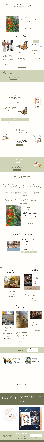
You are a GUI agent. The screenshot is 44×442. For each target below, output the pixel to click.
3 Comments (8, 65)
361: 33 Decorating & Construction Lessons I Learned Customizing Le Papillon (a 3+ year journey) (22, 335)
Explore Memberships (8, 5)
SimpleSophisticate (15, 97)
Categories (29, 348)
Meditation (22, 52)
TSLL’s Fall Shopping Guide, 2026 (7, 60)
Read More (28, 25)
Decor (19, 330)
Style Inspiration (8, 57)
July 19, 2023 (22, 341)
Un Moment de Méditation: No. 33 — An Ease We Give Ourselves (9, 108)
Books (3, 437)
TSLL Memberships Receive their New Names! (36, 52)
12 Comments (29, 30)
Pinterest (38, 5)
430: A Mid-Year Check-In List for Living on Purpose (7, 332)
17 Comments (8, 338)
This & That (22, 177)
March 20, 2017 (36, 329)
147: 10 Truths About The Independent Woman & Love (36, 324)
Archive (31, 437)
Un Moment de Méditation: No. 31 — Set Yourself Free (22, 58)
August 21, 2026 (28, 28)
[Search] (40, 436)
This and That (29, 17)
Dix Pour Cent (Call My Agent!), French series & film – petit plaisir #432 (32, 294)
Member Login (3, 5)
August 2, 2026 (7, 64)
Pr (30, 441)
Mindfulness (21, 53)
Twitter (37, 5)
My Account (39, 437)
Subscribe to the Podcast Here (15, 120)
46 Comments (12, 296)
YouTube (40, 5)
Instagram (41, 5)
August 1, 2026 (36, 56)
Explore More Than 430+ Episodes (15, 122)
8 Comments (23, 343)
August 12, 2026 (32, 298)
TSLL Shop (12, 437)
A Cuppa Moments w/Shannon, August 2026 (11, 290)
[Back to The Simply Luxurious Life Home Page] (21, 5)
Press (22, 436)
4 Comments (33, 300)
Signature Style (7, 56)
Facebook (36, 5)
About (25, 436)
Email (35, 5)
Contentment (36, 48)
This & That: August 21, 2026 (29, 21)
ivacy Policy (32, 441)
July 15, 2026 (8, 336)
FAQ (35, 437)
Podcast (22, 55)
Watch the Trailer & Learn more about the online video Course (29, 252)
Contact (18, 436)
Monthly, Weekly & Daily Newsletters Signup (8, 436)
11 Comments (37, 58)
